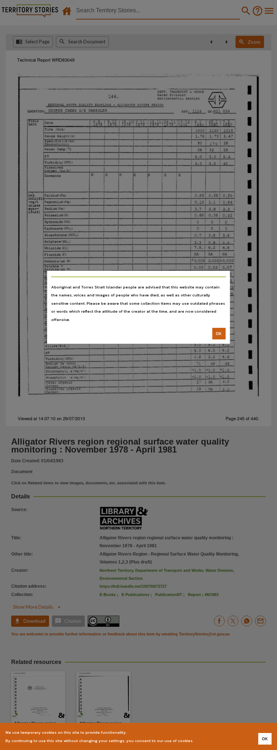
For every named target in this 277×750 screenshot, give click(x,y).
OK (219, 333)
